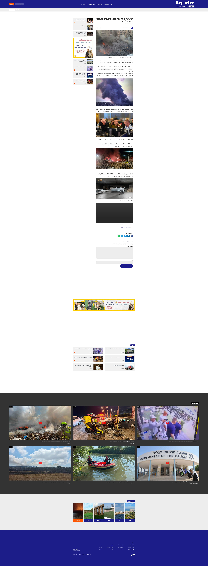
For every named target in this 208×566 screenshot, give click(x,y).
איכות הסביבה (120, 542)
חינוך (122, 545)
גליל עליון (100, 549)
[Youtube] (131, 555)
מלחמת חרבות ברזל (130, 549)
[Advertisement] (114, 279)
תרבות (112, 549)
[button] (132, 236)
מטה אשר (100, 547)
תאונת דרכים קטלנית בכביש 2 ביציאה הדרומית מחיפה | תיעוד (83, 357)
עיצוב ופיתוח (75, 554)
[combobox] (19, 4)
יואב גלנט (125, 227)
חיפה (101, 542)
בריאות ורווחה (120, 543)
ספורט (112, 542)
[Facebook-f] (134, 555)
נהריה (101, 545)
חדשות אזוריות (99, 4)
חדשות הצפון (106, 4)
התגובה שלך (130, 246)
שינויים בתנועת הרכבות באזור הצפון (118, 365)
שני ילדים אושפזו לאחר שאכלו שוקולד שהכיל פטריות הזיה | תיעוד (185, 481)
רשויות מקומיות (91, 4)
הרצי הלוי (129, 227)
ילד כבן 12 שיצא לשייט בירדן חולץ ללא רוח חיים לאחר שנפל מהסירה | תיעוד (119, 481)
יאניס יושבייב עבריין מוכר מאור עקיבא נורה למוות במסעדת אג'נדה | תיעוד (183, 441)
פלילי (112, 543)
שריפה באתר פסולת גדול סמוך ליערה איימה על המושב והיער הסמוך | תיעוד (56, 441)
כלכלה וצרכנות (120, 547)
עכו (101, 543)
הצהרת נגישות (81, 554)
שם (132, 260)
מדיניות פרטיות (88, 554)
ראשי (112, 4)
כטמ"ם (122, 227)
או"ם (132, 227)
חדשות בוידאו (84, 4)
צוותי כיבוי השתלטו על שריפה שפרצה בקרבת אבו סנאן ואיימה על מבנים (56, 481)
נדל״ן (122, 549)
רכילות (111, 545)
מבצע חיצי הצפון (129, 23)
